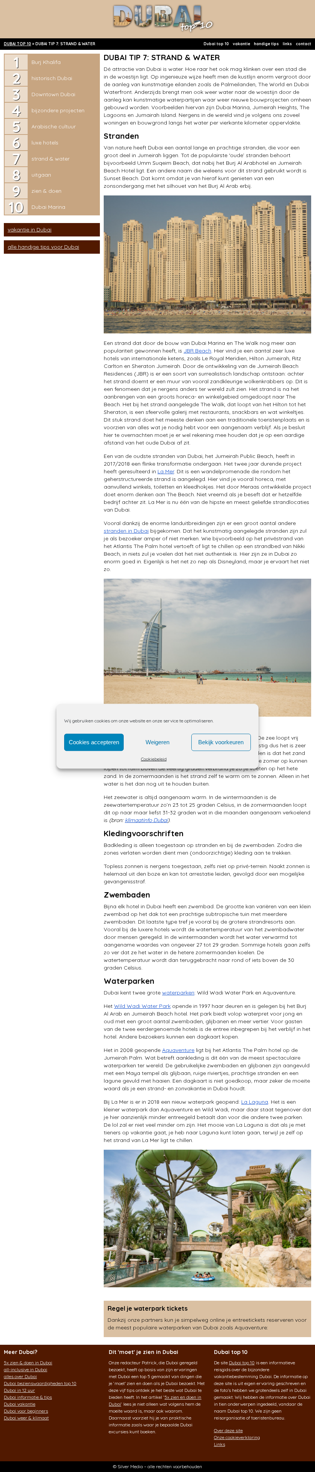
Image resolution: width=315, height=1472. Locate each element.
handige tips (266, 43)
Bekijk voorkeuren (221, 742)
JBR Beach (197, 350)
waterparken (178, 992)
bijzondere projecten (58, 110)
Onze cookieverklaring (237, 1437)
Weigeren (157, 742)
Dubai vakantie (19, 1404)
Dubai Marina (48, 206)
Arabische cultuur (54, 126)
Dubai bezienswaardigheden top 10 (40, 1383)
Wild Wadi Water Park (142, 1006)
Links (219, 1444)
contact (303, 43)
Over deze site (228, 1430)
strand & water (51, 158)
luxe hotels (45, 142)
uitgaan (41, 174)
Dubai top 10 (216, 43)
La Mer (166, 471)
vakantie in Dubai (29, 229)
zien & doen (46, 190)
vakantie (241, 43)
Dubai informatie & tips (28, 1397)
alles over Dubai (20, 1376)
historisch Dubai (52, 78)
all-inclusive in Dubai (25, 1369)
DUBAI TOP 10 (17, 43)
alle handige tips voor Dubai (43, 246)
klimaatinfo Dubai (146, 820)
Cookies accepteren (94, 742)
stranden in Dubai (126, 530)
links (287, 43)
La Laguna (254, 1101)
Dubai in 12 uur (19, 1390)
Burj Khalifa (46, 62)
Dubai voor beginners (26, 1411)
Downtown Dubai (53, 94)
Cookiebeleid (154, 758)
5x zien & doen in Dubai (28, 1362)
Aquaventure (178, 1050)
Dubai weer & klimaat (26, 1418)
